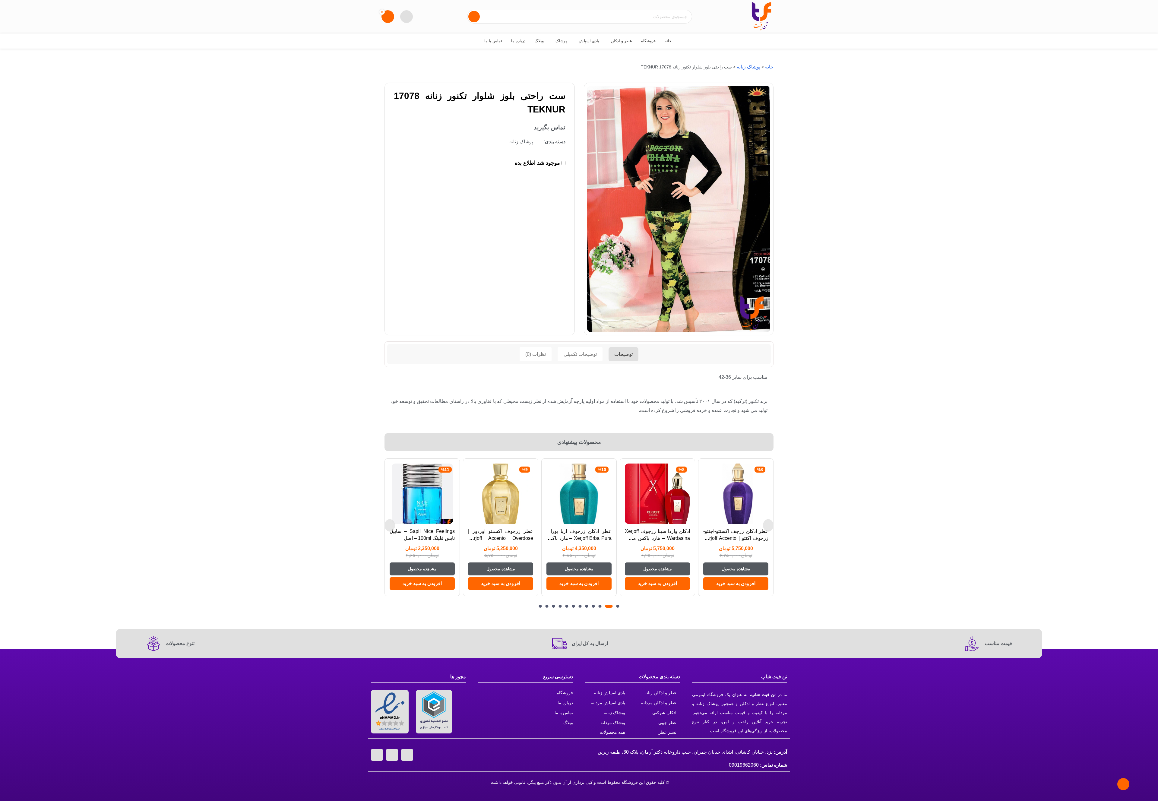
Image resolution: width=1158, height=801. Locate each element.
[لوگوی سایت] (761, 16)
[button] (735, 583)
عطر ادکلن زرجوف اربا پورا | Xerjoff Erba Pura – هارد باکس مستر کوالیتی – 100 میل (657, 538)
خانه (769, 66)
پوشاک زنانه (748, 66)
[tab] (623, 354)
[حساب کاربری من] (406, 17)
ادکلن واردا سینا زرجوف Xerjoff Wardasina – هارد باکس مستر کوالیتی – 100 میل (735, 538)
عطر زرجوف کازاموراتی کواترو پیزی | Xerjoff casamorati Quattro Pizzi (422, 538)
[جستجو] (474, 16)
